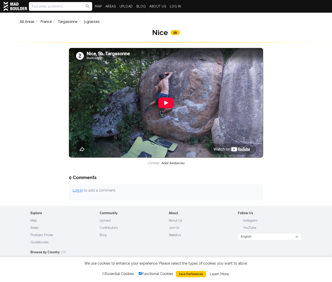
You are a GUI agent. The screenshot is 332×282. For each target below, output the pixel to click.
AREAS (110, 6)
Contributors (109, 228)
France (46, 21)
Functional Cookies (157, 274)
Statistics (175, 235)
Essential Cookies (119, 274)
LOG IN (175, 6)
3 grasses (92, 21)
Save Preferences (191, 274)
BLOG (141, 6)
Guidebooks (39, 242)
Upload (105, 220)
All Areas (27, 21)
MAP (98, 6)
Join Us (174, 228)
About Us (175, 220)
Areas (34, 228)
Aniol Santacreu (172, 163)
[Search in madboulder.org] (87, 6)
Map (33, 220)
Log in (77, 190)
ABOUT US (157, 6)
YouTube (249, 228)
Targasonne (68, 21)
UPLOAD (126, 6)
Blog (103, 235)
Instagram (249, 220)
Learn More (219, 274)
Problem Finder (41, 235)
